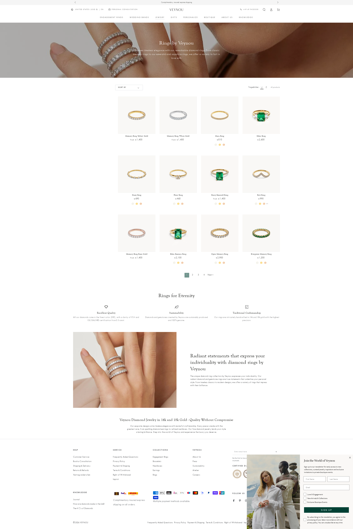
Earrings (156, 470)
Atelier (196, 470)
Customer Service (81, 457)
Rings (155, 475)
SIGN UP (326, 510)
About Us (197, 457)
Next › (210, 275)
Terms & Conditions (121, 470)
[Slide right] (277, 2)
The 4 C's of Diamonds (83, 508)
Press (195, 461)
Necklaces (157, 466)
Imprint (116, 479)
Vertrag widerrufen (81, 475)
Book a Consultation (82, 461)
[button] (264, 10)
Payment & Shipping (121, 466)
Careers (196, 475)
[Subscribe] (277, 452)
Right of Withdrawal (122, 475)
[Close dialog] (350, 457)
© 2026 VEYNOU (80, 523)
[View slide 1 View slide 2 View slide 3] (136, 115)
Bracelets (157, 461)
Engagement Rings (160, 457)
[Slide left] (75, 2)
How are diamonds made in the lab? (89, 504)
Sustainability (198, 466)
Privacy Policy (119, 461)
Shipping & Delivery (81, 466)
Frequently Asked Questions (125, 457)
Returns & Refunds (81, 470)
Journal (76, 500)
